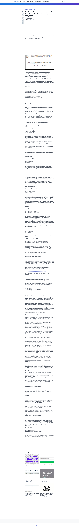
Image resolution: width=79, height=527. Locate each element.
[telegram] (22, 19)
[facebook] (22, 14)
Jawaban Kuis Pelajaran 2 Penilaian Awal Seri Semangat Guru (46, 465)
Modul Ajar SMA (38, 1)
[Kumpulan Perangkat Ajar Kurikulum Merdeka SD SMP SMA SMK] (16, 1)
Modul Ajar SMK (46, 1)
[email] (22, 23)
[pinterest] (22, 21)
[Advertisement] (39, 27)
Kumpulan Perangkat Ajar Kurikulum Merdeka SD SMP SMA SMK (41, 525)
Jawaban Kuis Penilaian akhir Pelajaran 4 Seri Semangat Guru (32, 494)
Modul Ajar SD (22, 1)
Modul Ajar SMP (30, 1)
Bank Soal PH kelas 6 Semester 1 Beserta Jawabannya (46, 480)
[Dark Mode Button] (62, 1)
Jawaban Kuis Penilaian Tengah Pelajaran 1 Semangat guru (30, 480)
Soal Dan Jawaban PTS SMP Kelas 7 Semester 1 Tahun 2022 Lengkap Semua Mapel (46, 494)
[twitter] (22, 15)
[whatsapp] (22, 17)
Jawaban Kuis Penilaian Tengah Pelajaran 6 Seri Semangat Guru (30, 465)
